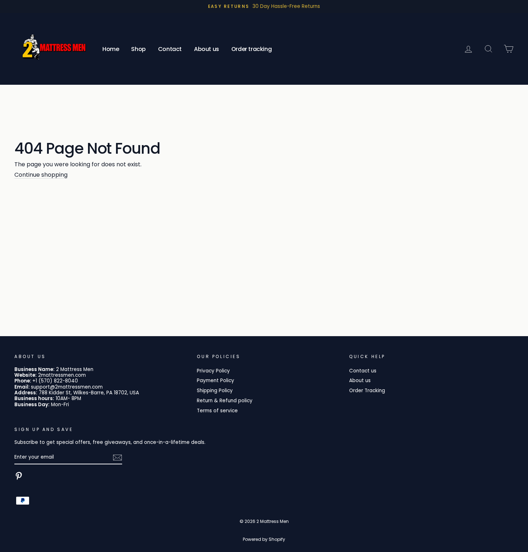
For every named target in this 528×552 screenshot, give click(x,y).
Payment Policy (215, 380)
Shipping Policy (215, 390)
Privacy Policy (213, 370)
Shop (138, 49)
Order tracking (251, 49)
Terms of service (217, 410)
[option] (264, 6)
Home (110, 49)
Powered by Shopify (264, 539)
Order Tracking (367, 390)
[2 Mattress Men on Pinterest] (18, 476)
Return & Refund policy (225, 400)
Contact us (362, 370)
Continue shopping (41, 174)
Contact (170, 49)
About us (206, 49)
